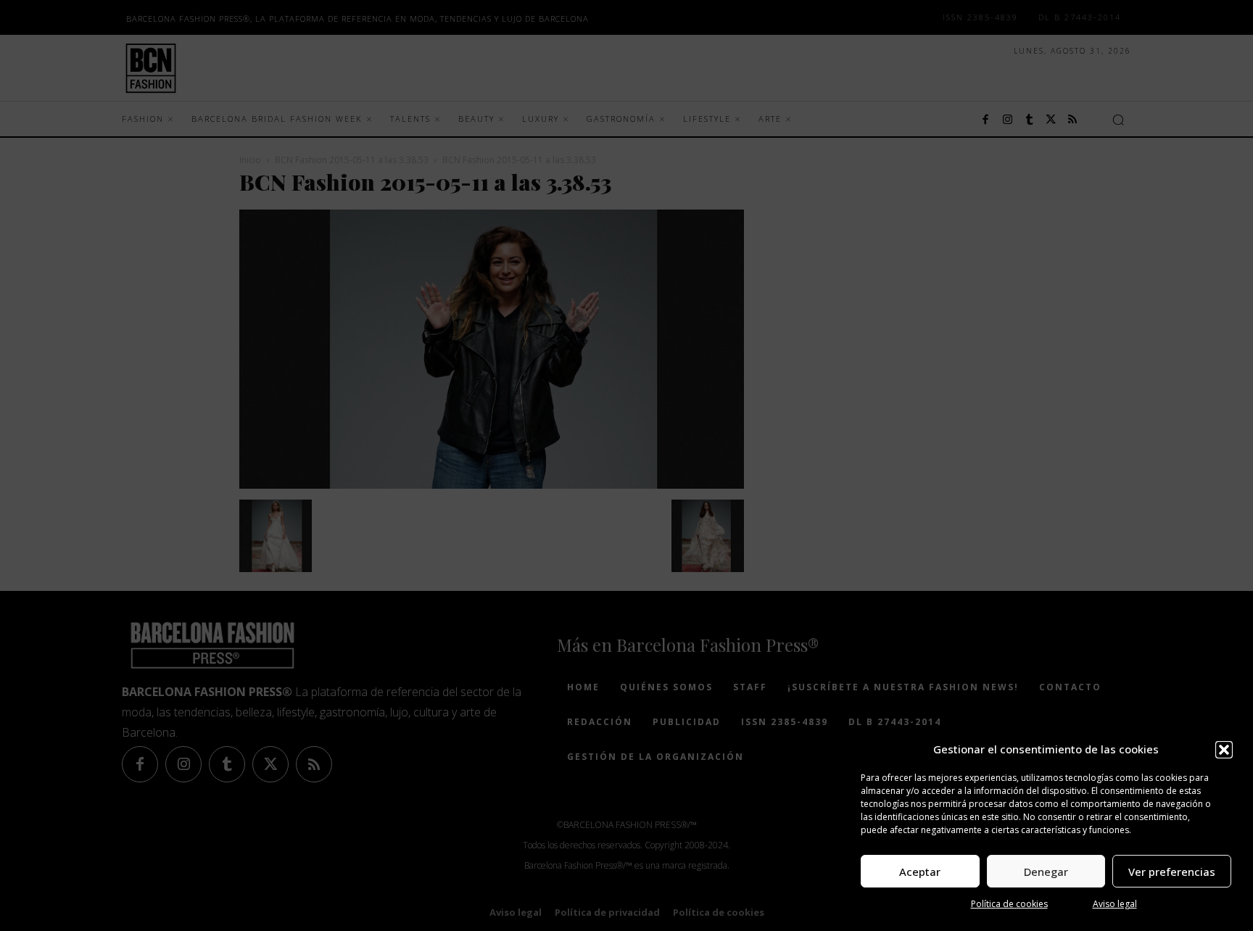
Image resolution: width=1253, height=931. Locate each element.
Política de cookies (1009, 904)
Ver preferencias (1171, 871)
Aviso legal (1115, 904)
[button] (1224, 749)
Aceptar (919, 871)
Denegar (1046, 871)
